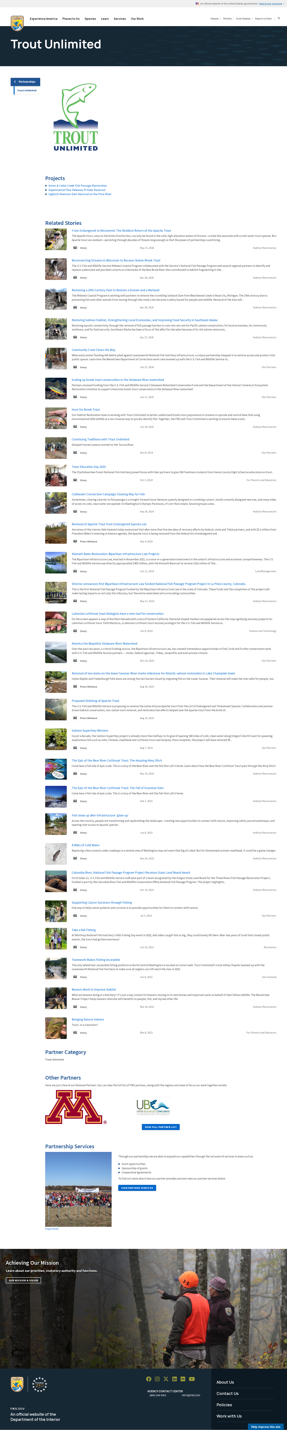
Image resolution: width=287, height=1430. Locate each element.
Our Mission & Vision (23, 1280)
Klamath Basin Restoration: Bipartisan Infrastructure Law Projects (115, 554)
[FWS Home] (17, 24)
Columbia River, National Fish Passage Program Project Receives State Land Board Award (131, 872)
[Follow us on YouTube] (193, 1379)
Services (120, 19)
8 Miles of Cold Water (86, 845)
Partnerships (27, 81)
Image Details (52, 1228)
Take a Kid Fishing (84, 930)
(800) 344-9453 (157, 1395)
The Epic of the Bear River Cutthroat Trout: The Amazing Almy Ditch (117, 760)
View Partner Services (137, 1188)
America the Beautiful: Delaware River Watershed (104, 643)
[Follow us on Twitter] (167, 1379)
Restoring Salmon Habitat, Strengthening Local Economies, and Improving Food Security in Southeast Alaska (145, 320)
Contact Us (228, 1393)
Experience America (43, 19)
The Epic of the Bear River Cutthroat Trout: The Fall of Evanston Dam (118, 788)
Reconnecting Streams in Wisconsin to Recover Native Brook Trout (116, 260)
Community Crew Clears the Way (93, 350)
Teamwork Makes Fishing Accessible (96, 960)
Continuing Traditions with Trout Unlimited (100, 439)
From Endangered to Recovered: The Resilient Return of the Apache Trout (121, 231)
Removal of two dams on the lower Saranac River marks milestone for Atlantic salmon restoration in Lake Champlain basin (153, 673)
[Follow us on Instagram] (158, 1379)
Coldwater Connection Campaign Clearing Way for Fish (108, 494)
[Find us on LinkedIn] (175, 1379)
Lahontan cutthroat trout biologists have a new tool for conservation (118, 614)
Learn (105, 19)
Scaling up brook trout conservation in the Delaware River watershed (118, 380)
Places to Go (71, 19)
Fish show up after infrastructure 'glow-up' (100, 815)
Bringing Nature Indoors (88, 1019)
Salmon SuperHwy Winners (90, 730)
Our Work (137, 19)
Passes (215, 18)
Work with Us (229, 1416)
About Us (225, 1382)
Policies (224, 1404)
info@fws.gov (191, 1395)
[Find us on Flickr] (184, 1379)
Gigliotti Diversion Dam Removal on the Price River (79, 194)
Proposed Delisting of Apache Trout (95, 701)
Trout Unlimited (26, 90)
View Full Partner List (161, 1127)
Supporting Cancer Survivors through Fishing (102, 902)
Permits (227, 18)
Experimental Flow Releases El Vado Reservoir (77, 190)
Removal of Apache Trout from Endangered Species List (109, 524)
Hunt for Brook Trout (86, 409)
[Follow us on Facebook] (150, 1379)
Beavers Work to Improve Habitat (94, 989)
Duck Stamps (243, 18)
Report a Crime (263, 18)
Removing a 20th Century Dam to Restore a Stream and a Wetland (115, 290)
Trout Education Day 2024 (88, 467)
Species (90, 19)
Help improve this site (265, 1427)
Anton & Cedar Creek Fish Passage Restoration (77, 185)
